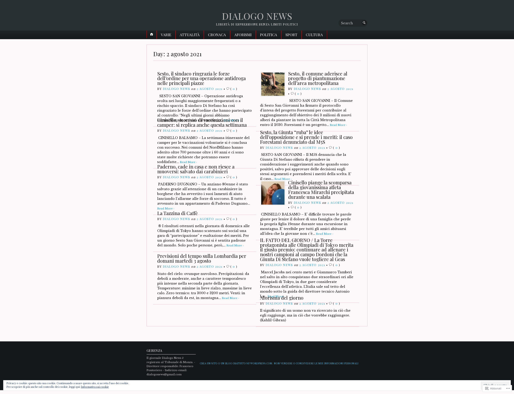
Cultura (314, 34)
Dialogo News (176, 89)
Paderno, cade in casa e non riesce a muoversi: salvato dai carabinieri (196, 169)
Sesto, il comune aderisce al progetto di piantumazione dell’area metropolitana (317, 78)
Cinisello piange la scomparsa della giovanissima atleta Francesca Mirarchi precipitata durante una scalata (321, 189)
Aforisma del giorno (281, 297)
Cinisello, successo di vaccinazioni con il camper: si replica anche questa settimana (202, 122)
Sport (291, 34)
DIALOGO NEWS (257, 16)
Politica (268, 34)
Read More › (338, 125)
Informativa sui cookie (95, 386)
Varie (166, 34)
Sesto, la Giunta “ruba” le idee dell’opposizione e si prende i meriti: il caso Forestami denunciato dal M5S (306, 137)
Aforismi (243, 34)
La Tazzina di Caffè (177, 213)
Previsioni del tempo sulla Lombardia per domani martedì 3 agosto (201, 258)
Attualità (190, 34)
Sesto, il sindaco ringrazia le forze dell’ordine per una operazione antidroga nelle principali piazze (201, 78)
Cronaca (217, 34)
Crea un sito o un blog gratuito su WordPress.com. (236, 363)
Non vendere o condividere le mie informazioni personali (316, 363)
